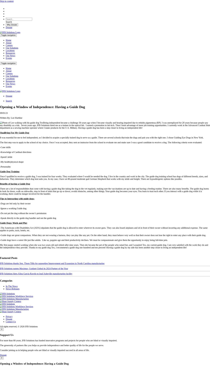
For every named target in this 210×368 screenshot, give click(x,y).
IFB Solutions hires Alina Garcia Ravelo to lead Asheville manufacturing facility (36, 273)
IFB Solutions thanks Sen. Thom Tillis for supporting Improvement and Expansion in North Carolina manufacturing (52, 263)
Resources (10, 53)
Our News (10, 55)
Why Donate (12, 25)
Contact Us (11, 321)
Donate (9, 27)
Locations (10, 50)
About (8, 43)
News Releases (12, 289)
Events (9, 58)
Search (9, 101)
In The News (12, 286)
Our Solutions (12, 48)
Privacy (9, 316)
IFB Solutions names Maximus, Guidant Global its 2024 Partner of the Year (34, 268)
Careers (9, 45)
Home (8, 40)
